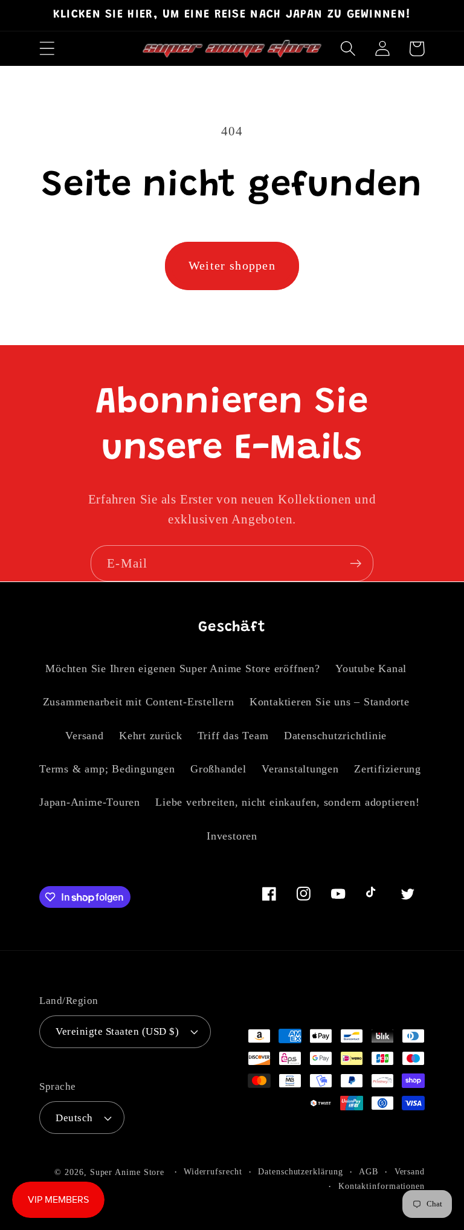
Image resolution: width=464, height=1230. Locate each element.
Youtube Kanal (371, 668)
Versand (84, 736)
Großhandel (218, 769)
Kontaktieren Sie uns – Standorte (330, 702)
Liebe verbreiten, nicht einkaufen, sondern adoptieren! (287, 802)
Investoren (232, 836)
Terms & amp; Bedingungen (107, 769)
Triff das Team (233, 736)
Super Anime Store (127, 1172)
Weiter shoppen (232, 265)
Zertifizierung (387, 769)
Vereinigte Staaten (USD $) (117, 1031)
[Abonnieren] (355, 563)
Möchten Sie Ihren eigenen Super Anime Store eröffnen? (182, 668)
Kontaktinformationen (381, 1186)
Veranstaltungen (300, 769)
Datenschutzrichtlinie (335, 736)
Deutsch (74, 1118)
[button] (47, 48)
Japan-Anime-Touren (89, 802)
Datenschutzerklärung (300, 1171)
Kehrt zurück (150, 736)
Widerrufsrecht (213, 1171)
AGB (368, 1171)
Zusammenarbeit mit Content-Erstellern (138, 702)
